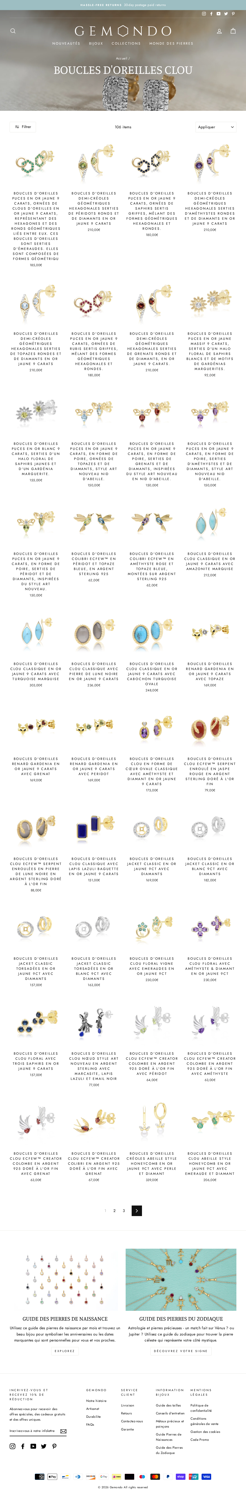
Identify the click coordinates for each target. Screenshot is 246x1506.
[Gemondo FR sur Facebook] (23, 1446)
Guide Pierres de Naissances (168, 1437)
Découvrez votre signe (181, 1351)
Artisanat (92, 1408)
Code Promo (200, 1439)
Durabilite (93, 1416)
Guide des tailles (168, 1405)
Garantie (127, 1429)
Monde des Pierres (171, 43)
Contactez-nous (132, 1421)
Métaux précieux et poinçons (170, 1424)
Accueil (121, 58)
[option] (123, 5)
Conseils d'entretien (170, 1413)
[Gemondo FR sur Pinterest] (54, 1446)
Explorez (65, 1351)
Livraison (127, 1405)
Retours (126, 1413)
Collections (126, 43)
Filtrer (26, 126)
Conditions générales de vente (204, 1421)
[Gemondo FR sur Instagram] (12, 1446)
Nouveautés (66, 43)
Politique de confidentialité (201, 1408)
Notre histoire (96, 1400)
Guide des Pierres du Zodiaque (169, 1450)
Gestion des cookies (205, 1431)
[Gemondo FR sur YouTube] (33, 1446)
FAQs (90, 1424)
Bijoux (96, 43)
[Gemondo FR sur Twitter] (44, 1446)
